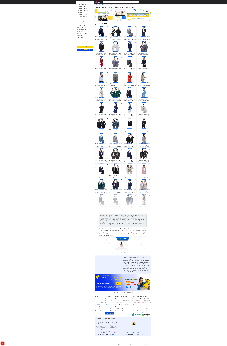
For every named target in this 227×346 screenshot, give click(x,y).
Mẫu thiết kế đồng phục (82, 44)
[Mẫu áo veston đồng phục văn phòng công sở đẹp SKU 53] (115, 31)
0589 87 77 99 (130, 285)
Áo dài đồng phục (81, 37)
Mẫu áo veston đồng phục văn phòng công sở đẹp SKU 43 (130, 161)
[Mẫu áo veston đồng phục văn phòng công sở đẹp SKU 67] (144, 46)
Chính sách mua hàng (109, 298)
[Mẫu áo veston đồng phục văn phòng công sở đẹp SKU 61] (101, 31)
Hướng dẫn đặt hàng (99, 306)
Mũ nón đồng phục (81, 27)
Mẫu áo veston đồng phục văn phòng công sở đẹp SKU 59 (130, 84)
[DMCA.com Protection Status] (146, 314)
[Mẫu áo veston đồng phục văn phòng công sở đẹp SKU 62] (115, 77)
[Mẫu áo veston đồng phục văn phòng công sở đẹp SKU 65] (101, 46)
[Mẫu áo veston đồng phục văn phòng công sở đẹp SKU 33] (129, 169)
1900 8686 (130, 282)
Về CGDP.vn (97, 298)
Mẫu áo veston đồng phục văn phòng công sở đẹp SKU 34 (144, 192)
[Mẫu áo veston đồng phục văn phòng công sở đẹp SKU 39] (101, 199)
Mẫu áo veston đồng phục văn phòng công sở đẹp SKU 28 (115, 161)
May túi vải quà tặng (81, 29)
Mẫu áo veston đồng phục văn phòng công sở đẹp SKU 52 (115, 100)
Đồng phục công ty (82, 8)
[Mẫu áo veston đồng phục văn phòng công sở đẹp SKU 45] (115, 138)
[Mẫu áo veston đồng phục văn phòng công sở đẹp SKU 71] (129, 31)
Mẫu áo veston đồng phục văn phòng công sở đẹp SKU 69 (130, 115)
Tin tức (138, 312)
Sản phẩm (134, 312)
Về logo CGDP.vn (98, 300)
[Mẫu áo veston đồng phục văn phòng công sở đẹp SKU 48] (101, 107)
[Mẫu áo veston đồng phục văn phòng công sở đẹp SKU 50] (101, 77)
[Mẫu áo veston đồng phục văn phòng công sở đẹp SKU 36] (144, 199)
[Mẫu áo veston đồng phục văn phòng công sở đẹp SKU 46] (129, 184)
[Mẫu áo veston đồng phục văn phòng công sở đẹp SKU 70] (129, 92)
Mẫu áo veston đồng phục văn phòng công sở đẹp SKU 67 (144, 54)
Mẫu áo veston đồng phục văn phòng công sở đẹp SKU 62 (115, 84)
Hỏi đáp (112, 310)
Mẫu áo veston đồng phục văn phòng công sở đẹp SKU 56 (101, 100)
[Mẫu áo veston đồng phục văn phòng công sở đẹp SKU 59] (129, 77)
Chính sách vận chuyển (109, 302)
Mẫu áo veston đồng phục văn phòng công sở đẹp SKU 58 (144, 39)
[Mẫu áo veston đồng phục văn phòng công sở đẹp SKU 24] (144, 153)
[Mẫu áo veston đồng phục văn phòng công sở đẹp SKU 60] (144, 77)
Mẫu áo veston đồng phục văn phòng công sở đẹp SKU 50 (101, 84)
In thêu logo (101, 310)
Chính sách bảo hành (109, 300)
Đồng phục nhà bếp (81, 12)
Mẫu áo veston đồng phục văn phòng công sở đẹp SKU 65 (101, 54)
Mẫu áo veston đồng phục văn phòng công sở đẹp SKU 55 (115, 115)
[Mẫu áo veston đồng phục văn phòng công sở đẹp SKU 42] (115, 199)
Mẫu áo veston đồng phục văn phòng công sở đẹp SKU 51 (101, 69)
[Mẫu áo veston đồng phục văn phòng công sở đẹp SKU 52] (115, 92)
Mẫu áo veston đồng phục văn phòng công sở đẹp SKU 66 (144, 115)
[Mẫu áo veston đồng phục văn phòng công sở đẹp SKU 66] (144, 107)
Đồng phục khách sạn (82, 16)
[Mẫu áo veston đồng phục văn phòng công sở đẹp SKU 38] (144, 138)
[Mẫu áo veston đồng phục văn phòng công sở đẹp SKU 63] (129, 46)
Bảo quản (112, 308)
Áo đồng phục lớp (81, 35)
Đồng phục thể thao (82, 23)
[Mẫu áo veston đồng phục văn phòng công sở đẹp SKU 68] (115, 46)
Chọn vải (96, 308)
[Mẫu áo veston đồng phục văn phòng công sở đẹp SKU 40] (101, 138)
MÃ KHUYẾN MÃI (109, 313)
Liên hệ (146, 312)
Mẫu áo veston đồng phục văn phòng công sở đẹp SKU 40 (101, 146)
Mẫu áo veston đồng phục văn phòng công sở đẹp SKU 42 (115, 207)
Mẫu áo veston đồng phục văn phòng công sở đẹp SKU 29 (130, 146)
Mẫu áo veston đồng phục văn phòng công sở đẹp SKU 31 (115, 130)
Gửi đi (118, 283)
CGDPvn (99, 334)
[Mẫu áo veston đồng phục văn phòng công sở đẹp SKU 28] (115, 153)
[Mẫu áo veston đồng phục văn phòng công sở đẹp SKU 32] (101, 184)
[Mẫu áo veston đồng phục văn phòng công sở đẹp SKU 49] (144, 61)
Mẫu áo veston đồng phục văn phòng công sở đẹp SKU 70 (130, 100)
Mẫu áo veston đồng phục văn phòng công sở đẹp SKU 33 (130, 176)
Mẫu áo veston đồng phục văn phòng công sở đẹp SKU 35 (101, 161)
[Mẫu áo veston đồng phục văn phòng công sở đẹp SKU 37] (144, 169)
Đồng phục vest (102, 228)
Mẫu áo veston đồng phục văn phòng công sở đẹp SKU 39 (101, 207)
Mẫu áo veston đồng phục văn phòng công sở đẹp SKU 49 (144, 69)
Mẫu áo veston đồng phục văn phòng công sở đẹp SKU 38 (144, 146)
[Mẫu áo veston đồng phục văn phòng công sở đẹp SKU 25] (129, 199)
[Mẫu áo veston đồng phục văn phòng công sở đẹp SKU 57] (144, 92)
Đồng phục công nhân (82, 10)
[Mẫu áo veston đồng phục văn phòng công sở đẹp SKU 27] (115, 184)
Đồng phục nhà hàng (82, 14)
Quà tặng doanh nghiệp (82, 33)
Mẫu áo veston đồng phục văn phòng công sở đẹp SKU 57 (144, 100)
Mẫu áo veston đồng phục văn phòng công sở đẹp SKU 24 (144, 161)
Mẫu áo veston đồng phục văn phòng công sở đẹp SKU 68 (115, 54)
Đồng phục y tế (80, 19)
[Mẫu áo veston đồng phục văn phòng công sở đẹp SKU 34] (144, 184)
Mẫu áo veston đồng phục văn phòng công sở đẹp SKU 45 (115, 146)
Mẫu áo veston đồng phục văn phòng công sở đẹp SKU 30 (115, 176)
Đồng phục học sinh (82, 21)
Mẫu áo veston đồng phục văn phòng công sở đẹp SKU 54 (115, 69)
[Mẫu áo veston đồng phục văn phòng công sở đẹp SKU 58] (144, 31)
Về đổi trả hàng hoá (109, 304)
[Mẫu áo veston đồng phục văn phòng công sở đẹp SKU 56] (101, 92)
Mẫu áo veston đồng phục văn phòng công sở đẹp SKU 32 (101, 192)
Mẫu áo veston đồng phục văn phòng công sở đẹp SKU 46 (130, 192)
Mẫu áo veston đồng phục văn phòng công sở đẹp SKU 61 (101, 39)
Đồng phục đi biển (81, 25)
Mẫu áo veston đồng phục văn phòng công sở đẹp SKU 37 (144, 176)
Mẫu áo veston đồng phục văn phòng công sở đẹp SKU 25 (130, 207)
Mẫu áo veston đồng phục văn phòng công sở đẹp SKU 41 (101, 176)
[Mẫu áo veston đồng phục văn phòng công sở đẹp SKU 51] (101, 61)
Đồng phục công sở (82, 6)
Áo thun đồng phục (81, 4)
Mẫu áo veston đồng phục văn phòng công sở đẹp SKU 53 (115, 39)
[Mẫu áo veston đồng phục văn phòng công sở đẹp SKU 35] (101, 153)
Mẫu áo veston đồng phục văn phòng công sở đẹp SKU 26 (101, 130)
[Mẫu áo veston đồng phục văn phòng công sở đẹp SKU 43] (129, 153)
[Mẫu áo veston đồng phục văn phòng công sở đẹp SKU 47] (144, 123)
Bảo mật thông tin (108, 306)
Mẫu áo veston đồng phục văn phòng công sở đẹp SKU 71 (130, 39)
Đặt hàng (107, 308)
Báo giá (142, 312)
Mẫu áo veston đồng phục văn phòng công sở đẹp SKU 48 (101, 115)
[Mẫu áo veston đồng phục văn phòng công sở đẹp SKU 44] (129, 123)
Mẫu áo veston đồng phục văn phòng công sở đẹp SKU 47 (144, 130)
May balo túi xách (81, 31)
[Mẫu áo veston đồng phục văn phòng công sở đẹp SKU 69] (129, 107)
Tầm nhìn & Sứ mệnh (99, 304)
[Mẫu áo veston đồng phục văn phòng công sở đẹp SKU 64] (129, 61)
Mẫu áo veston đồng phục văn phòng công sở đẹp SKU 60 (144, 84)
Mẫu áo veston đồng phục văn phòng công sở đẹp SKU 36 (144, 207)
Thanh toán (107, 310)
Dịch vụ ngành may (81, 42)
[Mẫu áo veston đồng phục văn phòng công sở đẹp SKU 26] (101, 123)
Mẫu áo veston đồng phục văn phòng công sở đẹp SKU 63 (130, 54)
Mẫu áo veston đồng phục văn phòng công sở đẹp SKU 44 (130, 130)
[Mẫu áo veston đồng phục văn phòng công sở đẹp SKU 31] (115, 123)
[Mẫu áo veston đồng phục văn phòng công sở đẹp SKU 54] (115, 61)
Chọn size (101, 308)
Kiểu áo (96, 310)
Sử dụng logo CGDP (99, 302)
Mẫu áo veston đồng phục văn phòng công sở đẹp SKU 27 (115, 192)
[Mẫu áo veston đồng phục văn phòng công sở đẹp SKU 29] (129, 138)
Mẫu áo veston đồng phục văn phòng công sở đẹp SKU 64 (130, 69)
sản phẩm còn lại (122, 212)
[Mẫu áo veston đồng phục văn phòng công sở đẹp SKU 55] (115, 107)
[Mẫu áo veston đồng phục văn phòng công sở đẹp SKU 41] (101, 169)
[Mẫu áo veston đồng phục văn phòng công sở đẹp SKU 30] (115, 169)
